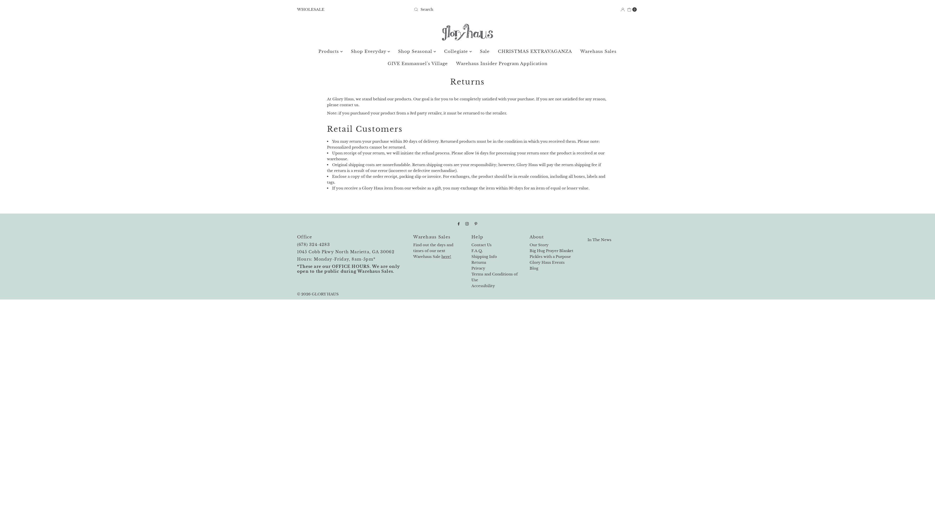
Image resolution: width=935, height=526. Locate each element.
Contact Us (481, 245)
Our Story (539, 245)
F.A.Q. (477, 250)
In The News (599, 239)
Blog (534, 268)
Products (329, 51)
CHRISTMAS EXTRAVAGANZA (535, 51)
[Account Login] (623, 9)
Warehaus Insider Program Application (502, 63)
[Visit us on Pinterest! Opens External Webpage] (476, 224)
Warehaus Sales (598, 51)
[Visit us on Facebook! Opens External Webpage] (459, 224)
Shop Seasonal (416, 51)
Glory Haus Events (547, 262)
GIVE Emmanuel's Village (418, 63)
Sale (485, 51)
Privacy (478, 268)
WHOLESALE (310, 9)
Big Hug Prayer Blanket (551, 250)
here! (446, 256)
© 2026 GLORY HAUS (318, 294)
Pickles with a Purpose (550, 256)
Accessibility (483, 285)
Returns (478, 262)
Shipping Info (484, 256)
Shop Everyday (369, 51)
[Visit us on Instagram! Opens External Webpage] (467, 224)
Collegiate (456, 51)
